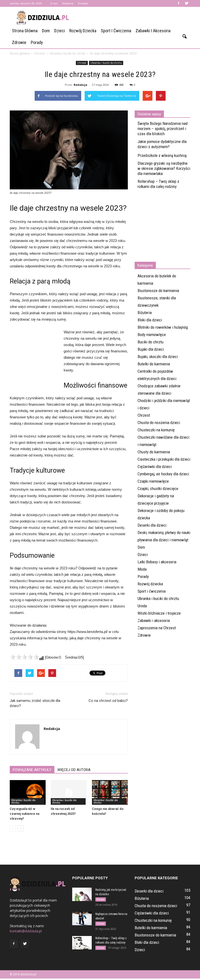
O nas (54, 3)
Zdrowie (19, 42)
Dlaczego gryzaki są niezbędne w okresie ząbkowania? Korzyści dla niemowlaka (164, 168)
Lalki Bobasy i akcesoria (157, 561)
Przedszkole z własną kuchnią (162, 155)
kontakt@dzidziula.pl (26, 931)
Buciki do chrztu (150, 341)
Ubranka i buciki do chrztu (106, 63)
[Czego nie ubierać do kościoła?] (110, 792)
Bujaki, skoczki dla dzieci (158, 356)
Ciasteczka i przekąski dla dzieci (164, 459)
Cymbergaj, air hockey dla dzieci (163, 473)
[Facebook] (178, 3)
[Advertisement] (133, 17)
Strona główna (25, 30)
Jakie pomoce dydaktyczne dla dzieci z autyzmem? (162, 144)
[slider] (24, 657)
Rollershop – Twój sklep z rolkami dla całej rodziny (158, 184)
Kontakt (83, 3)
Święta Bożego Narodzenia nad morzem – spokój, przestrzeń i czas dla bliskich (163, 128)
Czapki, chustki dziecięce (158, 488)
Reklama (67, 3)
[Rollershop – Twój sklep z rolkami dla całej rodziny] (82, 942)
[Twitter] (186, 3)
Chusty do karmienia (154, 451)
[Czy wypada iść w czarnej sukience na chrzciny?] (28, 792)
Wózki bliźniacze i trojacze (159, 613)
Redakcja (80, 85)
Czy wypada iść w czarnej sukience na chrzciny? (24, 813)
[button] (184, 37)
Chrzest (81, 63)
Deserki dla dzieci (152, 525)
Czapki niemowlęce (153, 481)
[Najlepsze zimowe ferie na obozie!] (82, 918)
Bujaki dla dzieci (151, 349)
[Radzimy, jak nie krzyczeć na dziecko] (82, 894)
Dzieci (59, 30)
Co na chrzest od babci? (108, 700)
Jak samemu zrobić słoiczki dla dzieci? (35, 703)
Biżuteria (145, 312)
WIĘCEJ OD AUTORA (73, 770)
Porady (37, 42)
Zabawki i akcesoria (153, 30)
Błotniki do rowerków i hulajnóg (163, 327)
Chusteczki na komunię (156, 429)
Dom (46, 30)
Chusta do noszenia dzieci (159, 422)
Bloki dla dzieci (150, 319)
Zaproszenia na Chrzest (157, 627)
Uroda (142, 605)
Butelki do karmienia (154, 363)
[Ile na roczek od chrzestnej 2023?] (69, 792)
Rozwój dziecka (82, 30)
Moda (142, 569)
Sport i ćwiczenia (116, 30)
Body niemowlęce (152, 334)
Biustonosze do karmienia (158, 290)
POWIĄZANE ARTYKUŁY (32, 770)
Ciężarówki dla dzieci (155, 466)
